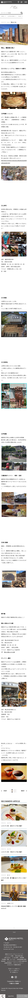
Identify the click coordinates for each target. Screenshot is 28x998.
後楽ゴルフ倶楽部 (14, 983)
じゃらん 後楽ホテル (14, 970)
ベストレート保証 (9, 955)
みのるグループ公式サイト (14, 981)
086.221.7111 (9, 947)
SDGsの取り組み (19, 955)
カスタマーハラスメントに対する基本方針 (17, 961)
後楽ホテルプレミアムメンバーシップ (14, 954)
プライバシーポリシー (18, 963)
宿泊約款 (3, 961)
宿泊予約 (11, 996)
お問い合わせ (7, 957)
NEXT (22, 791)
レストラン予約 (22, 996)
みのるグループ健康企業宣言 (14, 964)
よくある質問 (15, 957)
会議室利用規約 (8, 963)
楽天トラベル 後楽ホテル (15, 968)
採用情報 (22, 957)
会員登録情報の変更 (21, 959)
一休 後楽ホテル (14, 972)
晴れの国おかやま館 (9, 652)
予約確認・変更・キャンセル (8, 959)
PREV (5, 791)
